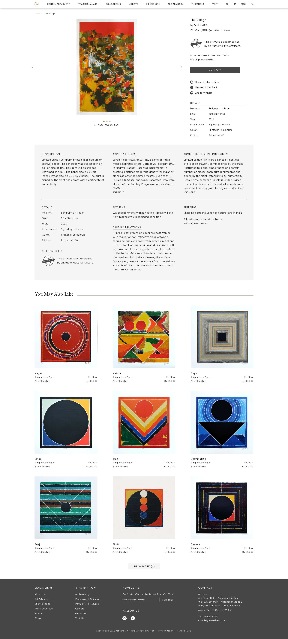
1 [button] (104, 121)
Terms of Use (184, 631)
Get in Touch (82, 613)
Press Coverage (43, 608)
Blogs (37, 618)
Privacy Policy (165, 631)
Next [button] (180, 66)
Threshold (197, 4)
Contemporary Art (58, 4)
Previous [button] (33, 66)
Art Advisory (175, 4)
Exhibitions (153, 4)
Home (37, 14)
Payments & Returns (87, 603)
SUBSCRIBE (167, 600)
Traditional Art (88, 4)
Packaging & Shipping (87, 599)
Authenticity (82, 594)
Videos (38, 613)
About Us (39, 594)
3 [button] (110, 121)
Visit (215, 4)
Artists (133, 4)
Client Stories (42, 603)
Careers (79, 608)
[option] (106, 67)
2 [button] (107, 121)
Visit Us (79, 618)
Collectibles (113, 4)
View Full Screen (108, 124)
